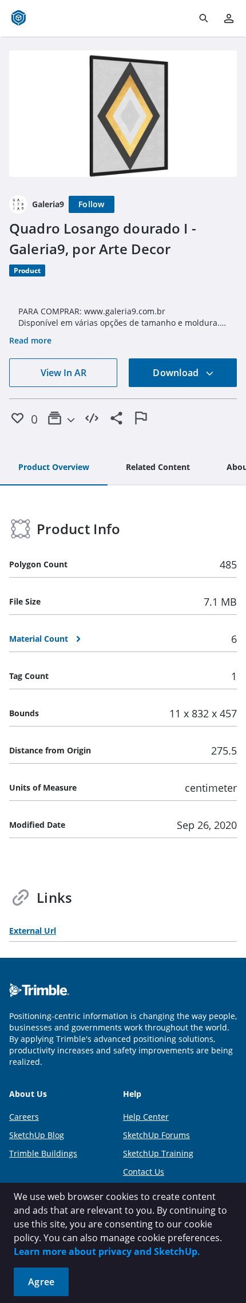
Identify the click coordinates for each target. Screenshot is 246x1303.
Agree (41, 1282)
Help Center (146, 1116)
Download (177, 372)
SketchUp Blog (36, 1135)
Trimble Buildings (43, 1153)
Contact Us (143, 1171)
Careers (24, 1116)
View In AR (63, 372)
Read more (30, 340)
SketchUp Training (158, 1153)
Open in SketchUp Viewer (123, 114)
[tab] (54, 467)
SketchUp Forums (156, 1135)
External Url (32, 930)
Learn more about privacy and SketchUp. (107, 1251)
